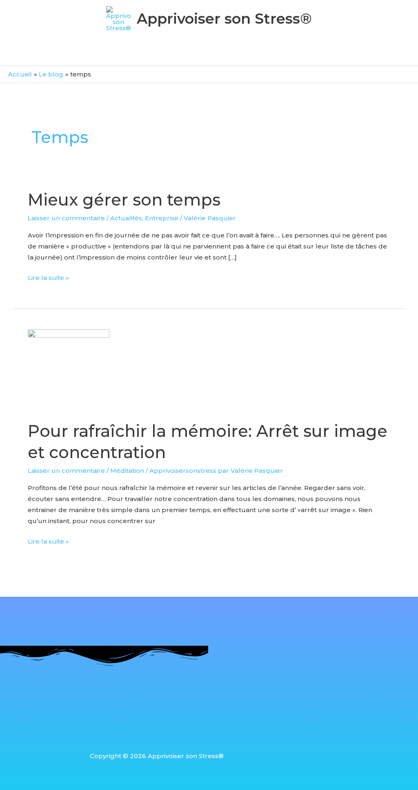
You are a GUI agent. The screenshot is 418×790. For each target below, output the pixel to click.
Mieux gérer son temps (124, 200)
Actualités (126, 218)
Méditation (127, 470)
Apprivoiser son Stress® (224, 18)
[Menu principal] (209, 54)
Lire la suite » (48, 277)
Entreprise (161, 218)
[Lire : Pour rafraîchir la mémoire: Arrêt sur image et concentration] (68, 370)
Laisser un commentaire (66, 218)
